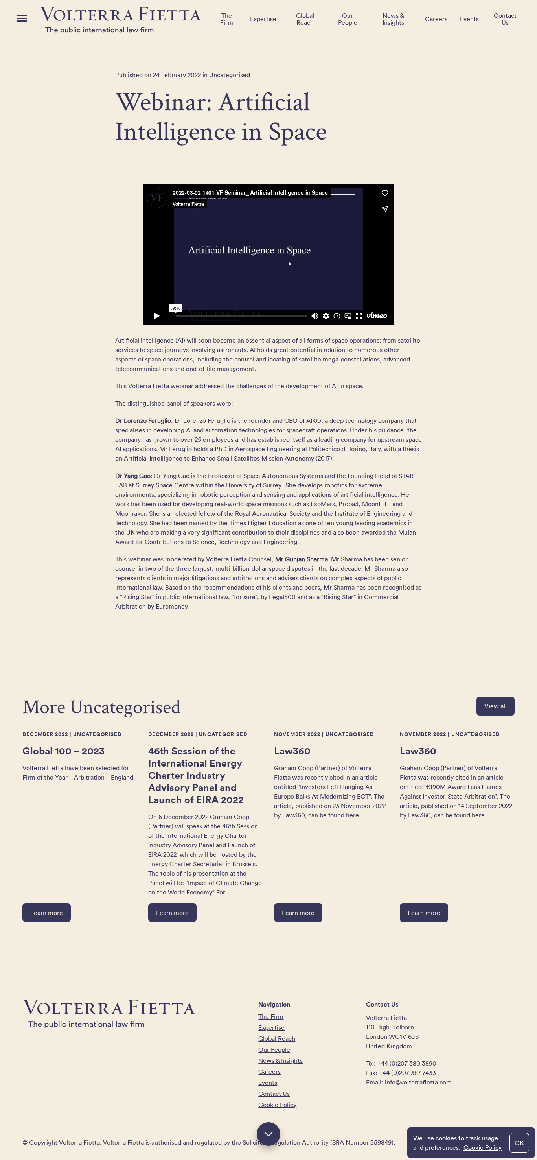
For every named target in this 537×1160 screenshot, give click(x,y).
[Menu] (22, 18)
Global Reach (305, 18)
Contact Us (505, 18)
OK (519, 1143)
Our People (347, 18)
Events (469, 19)
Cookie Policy (482, 1147)
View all (495, 706)
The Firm (226, 18)
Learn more (46, 913)
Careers (436, 19)
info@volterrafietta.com (418, 1082)
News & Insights (393, 18)
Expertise (263, 19)
